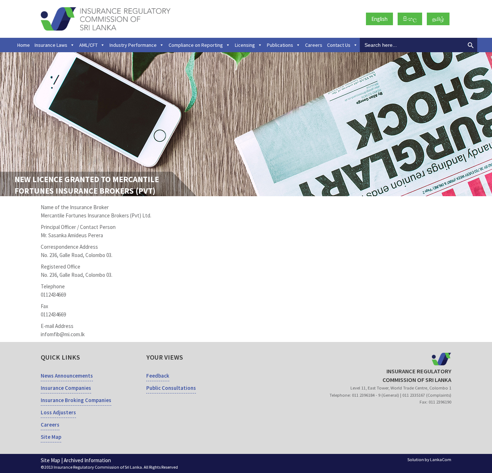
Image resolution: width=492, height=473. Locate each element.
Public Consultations (171, 387)
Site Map (51, 436)
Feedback (157, 375)
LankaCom (440, 459)
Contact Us (338, 45)
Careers (313, 45)
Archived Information (87, 460)
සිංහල (410, 18)
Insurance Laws (51, 45)
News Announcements (67, 375)
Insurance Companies (66, 387)
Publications (280, 45)
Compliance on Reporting (196, 45)
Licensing (245, 45)
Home (23, 45)
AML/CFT (88, 45)
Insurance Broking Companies (76, 400)
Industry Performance (133, 45)
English (379, 18)
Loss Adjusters (58, 412)
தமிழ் (438, 18)
